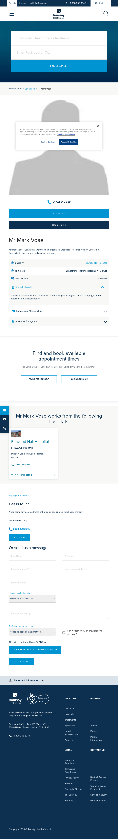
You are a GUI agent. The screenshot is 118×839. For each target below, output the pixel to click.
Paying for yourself (39, 379)
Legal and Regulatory (70, 762)
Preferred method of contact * (22, 626)
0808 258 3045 (78, 3)
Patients (12, 3)
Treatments (70, 719)
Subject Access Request (98, 779)
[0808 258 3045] (4, 428)
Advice (93, 725)
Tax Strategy (71, 794)
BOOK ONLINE (20, 537)
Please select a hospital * (20, 593)
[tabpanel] (59, 452)
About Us (69, 708)
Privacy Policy (72, 777)
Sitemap (69, 783)
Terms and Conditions (70, 771)
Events (93, 731)
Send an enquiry (98, 794)
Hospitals (69, 714)
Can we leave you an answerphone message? (84, 632)
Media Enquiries (98, 800)
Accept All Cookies (69, 142)
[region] (59, 136)
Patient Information (96, 738)
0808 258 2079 (22, 735)
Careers (22, 3)
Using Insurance (79, 379)
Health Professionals (38, 3)
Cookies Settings (48, 142)
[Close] (98, 126)
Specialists (30, 88)
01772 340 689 (62, 201)
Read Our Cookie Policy (66, 134)
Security (69, 800)
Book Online (59, 225)
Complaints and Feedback (98, 788)
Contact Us (100, 3)
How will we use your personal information (35, 650)
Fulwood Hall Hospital (96, 262)
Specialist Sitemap (74, 789)
